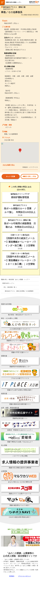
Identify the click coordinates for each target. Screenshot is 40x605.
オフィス (8, 127)
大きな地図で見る (9, 165)
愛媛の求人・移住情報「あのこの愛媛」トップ (14, 279)
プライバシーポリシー (24, 576)
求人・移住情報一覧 (9, 287)
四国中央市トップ (7, 283)
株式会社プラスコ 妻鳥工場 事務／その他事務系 (19, 291)
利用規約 (11, 576)
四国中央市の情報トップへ (13, 2)
